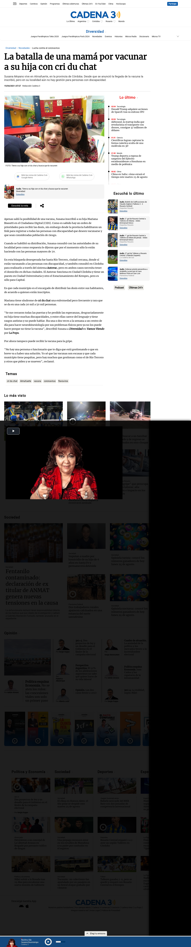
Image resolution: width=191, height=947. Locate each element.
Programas (55, 4)
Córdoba (96, 21)
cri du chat (12, 381)
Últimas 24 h (87, 4)
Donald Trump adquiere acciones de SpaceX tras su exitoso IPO (129, 110)
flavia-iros (63, 381)
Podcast (119, 287)
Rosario (109, 21)
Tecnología (121, 106)
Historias (118, 36)
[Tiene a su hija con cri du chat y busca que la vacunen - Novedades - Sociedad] (9, 192)
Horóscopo (121, 4)
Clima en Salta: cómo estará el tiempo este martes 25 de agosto (129, 175)
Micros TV (156, 36)
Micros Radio (131, 36)
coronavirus (50, 381)
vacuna (37, 381)
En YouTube (100, 4)
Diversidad (95, 31)
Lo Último (71, 21)
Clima (110, 4)
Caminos (34, 4)
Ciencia (120, 138)
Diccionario (144, 36)
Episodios (20, 194)
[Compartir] (42, 206)
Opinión (43, 4)
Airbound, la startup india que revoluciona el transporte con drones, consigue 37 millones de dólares (129, 126)
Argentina (82, 21)
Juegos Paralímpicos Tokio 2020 (45, 36)
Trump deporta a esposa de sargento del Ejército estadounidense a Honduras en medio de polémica (128, 160)
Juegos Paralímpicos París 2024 (75, 36)
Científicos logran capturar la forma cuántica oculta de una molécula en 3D (127, 143)
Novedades (97, 36)
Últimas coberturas (71, 4)
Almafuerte (25, 381)
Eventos (108, 36)
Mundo (121, 21)
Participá (172, 4)
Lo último (128, 97)
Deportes (23, 4)
